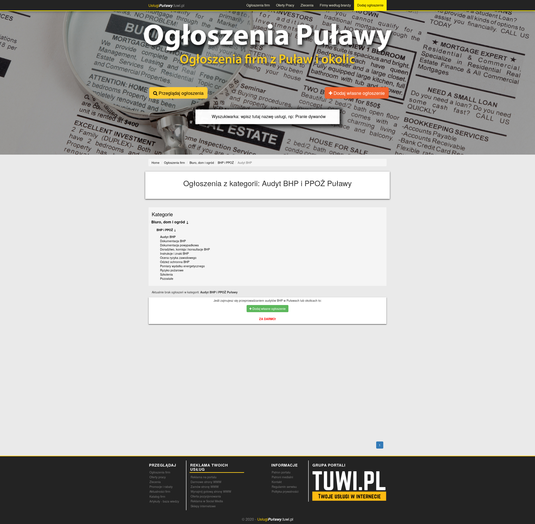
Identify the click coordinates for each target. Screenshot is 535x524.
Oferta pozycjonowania (206, 496)
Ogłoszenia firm (258, 5)
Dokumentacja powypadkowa (179, 245)
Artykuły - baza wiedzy (164, 501)
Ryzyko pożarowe (171, 270)
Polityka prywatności (285, 491)
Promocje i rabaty (161, 487)
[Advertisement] (268, 345)
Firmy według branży (335, 5)
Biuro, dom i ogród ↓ (170, 222)
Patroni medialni (282, 477)
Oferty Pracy (285, 5)
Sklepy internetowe (203, 506)
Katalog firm (157, 496)
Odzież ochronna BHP (174, 262)
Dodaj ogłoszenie (370, 5)
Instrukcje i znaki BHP (174, 253)
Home (155, 162)
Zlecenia (307, 5)
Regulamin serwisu (284, 487)
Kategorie (162, 214)
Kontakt (277, 482)
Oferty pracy (157, 477)
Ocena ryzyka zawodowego (178, 258)
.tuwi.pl (166, 5)
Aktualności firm (159, 491)
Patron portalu (281, 472)
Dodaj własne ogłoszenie (358, 93)
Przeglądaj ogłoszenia (180, 93)
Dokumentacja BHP (173, 241)
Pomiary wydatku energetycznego (182, 266)
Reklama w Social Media (207, 501)
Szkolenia (166, 274)
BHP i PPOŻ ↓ (166, 230)
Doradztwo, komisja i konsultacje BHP (185, 249)
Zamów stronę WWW (205, 487)
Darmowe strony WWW (206, 482)
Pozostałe (166, 278)
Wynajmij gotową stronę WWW (211, 491)
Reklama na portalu (204, 477)
